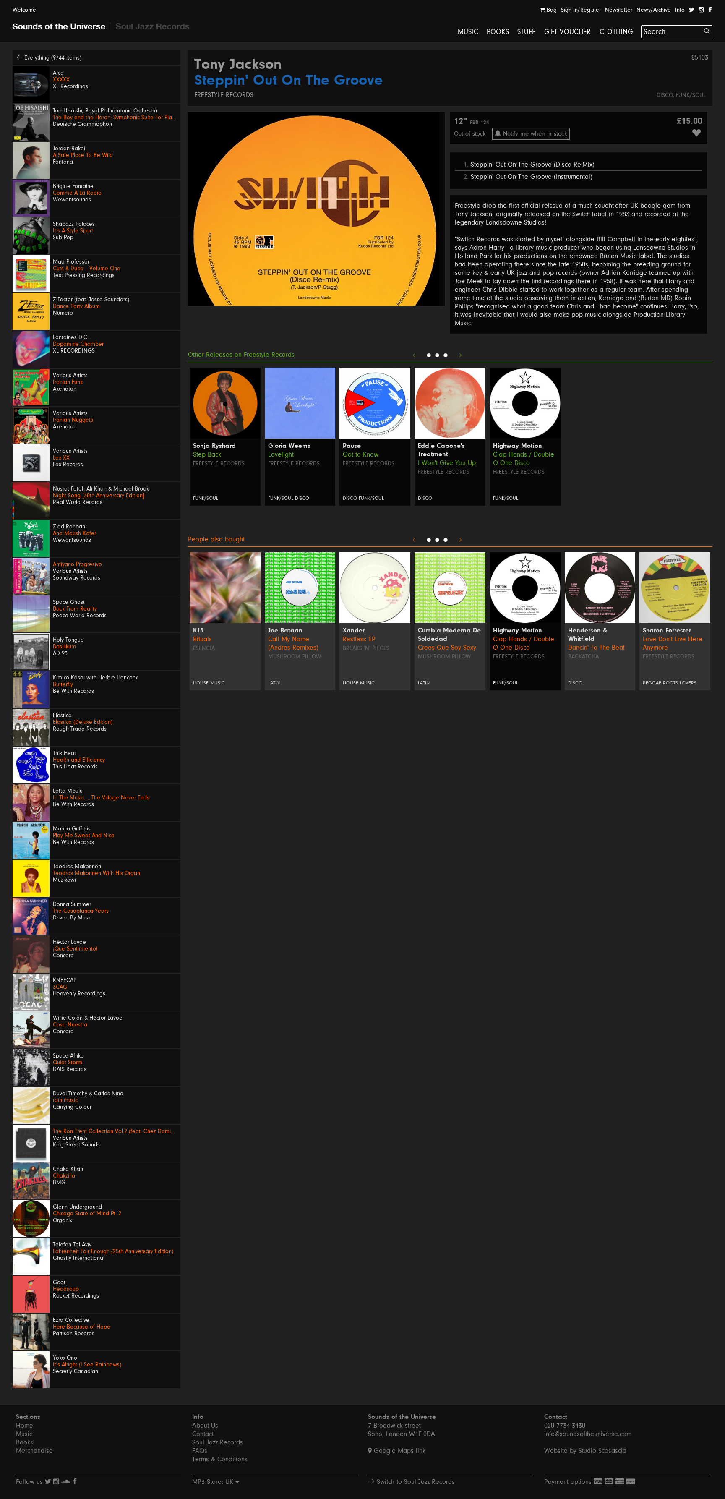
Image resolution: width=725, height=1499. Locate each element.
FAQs (199, 1451)
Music (468, 32)
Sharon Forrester (667, 630)
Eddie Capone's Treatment (441, 450)
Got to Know (360, 454)
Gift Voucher (567, 32)
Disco (665, 95)
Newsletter (618, 10)
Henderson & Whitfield (587, 634)
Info (680, 10)
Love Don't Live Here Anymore (672, 643)
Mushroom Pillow (294, 656)
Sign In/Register (581, 10)
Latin (274, 683)
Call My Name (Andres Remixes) (293, 643)
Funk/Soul (691, 95)
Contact (203, 1434)
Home (24, 1425)
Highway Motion (517, 446)
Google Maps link (398, 1451)
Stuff (526, 32)
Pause (352, 446)
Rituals (202, 639)
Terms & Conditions (220, 1459)
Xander (354, 630)
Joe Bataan (285, 630)
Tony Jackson (238, 65)
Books (498, 32)
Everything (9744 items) (52, 58)
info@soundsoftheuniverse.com (587, 1434)
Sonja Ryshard (214, 446)
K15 (198, 630)
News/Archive (653, 10)
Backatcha (583, 656)
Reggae (652, 683)
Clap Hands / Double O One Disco (523, 459)
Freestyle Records (223, 95)
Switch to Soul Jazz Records (415, 1482)
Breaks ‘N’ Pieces (366, 648)
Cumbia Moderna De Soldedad (449, 634)
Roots (670, 683)
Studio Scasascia (602, 1451)
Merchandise (34, 1451)
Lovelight (281, 454)
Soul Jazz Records (217, 1442)
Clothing (616, 32)
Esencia (204, 648)
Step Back (207, 454)
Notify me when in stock (534, 133)
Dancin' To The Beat (596, 647)
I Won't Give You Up (447, 463)
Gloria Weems (289, 446)
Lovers (688, 683)
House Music (209, 683)
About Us (205, 1425)
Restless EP (359, 639)
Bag (551, 10)
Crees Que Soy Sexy (447, 647)
